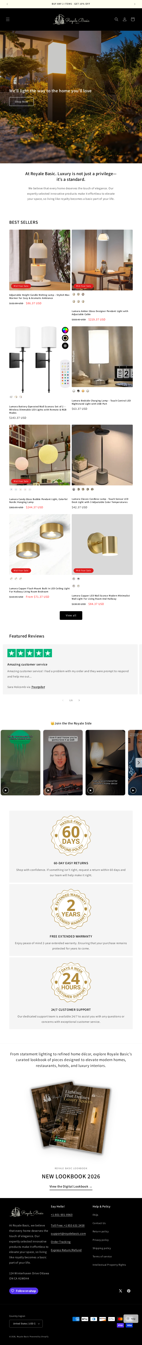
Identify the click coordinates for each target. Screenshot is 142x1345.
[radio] (74, 294)
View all (71, 615)
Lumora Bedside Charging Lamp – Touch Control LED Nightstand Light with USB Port (101, 402)
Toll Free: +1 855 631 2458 (68, 1225)
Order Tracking (60, 1242)
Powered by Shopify (39, 1336)
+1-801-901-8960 (61, 1215)
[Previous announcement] (7, 4)
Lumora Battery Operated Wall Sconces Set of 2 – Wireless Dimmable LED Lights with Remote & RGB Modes (38, 409)
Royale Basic (23, 1336)
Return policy (101, 1231)
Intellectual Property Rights (109, 1264)
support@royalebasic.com (68, 1233)
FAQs (95, 1214)
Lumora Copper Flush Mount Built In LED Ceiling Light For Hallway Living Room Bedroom (39, 590)
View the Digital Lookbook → (71, 1186)
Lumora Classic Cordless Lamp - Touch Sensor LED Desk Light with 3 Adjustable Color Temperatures (100, 501)
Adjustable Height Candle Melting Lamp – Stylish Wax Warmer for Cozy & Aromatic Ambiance (39, 297)
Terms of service (102, 1256)
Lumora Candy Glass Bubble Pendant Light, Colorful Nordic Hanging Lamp (38, 501)
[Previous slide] (3, 763)
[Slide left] (63, 700)
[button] (8, 19)
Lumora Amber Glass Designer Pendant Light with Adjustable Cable (100, 313)
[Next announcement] (135, 4)
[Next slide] (139, 763)
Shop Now (21, 101)
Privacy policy (101, 1240)
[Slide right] (79, 700)
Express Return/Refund (66, 1250)
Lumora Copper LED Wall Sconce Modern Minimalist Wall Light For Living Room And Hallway (101, 597)
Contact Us (99, 1223)
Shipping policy (102, 1248)
